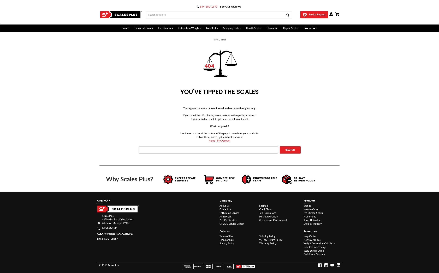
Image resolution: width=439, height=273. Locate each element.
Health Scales (253, 28)
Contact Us (225, 209)
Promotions (310, 28)
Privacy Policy (227, 243)
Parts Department (268, 217)
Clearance (272, 28)
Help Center (310, 236)
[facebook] (320, 265)
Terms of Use (226, 236)
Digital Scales (290, 28)
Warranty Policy (267, 243)
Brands (125, 28)
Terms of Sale (227, 240)
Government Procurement (273, 220)
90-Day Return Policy (270, 240)
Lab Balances (165, 28)
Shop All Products (313, 220)
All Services (225, 217)
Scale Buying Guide (314, 251)
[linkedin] (338, 265)
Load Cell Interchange (315, 247)
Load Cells (212, 28)
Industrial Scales (144, 28)
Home (212, 141)
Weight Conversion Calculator (319, 243)
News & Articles (312, 240)
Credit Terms (265, 209)
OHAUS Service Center (232, 224)
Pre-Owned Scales (313, 213)
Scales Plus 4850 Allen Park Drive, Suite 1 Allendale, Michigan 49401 (118, 220)
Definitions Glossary (314, 254)
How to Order (311, 209)
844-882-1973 (109, 228)
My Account (223, 141)
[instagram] (326, 265)
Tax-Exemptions (267, 213)
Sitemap (263, 206)
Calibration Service (229, 213)
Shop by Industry (313, 224)
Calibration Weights (189, 28)
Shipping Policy (267, 236)
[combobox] (219, 15)
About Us (224, 206)
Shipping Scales (232, 28)
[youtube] (332, 265)
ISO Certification (228, 220)
